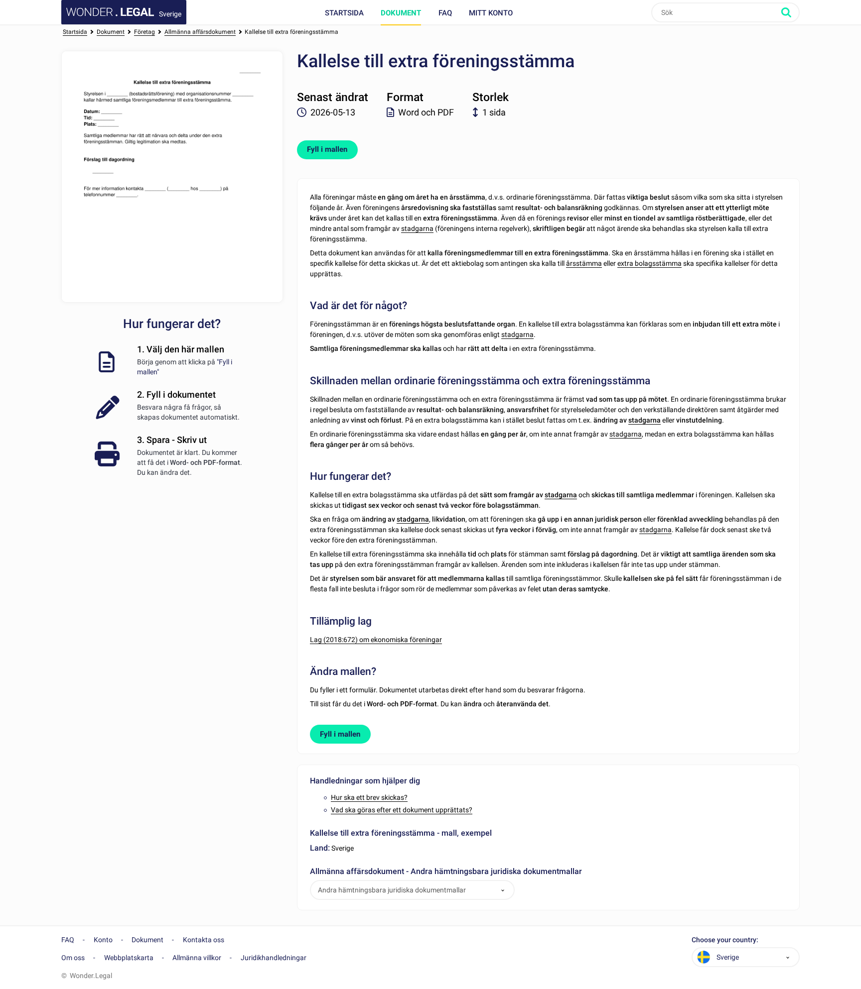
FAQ (445, 12)
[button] (503, 890)
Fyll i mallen (327, 149)
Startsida (344, 12)
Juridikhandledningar (273, 958)
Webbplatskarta (128, 958)
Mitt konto (491, 12)
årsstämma (584, 263)
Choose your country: (725, 940)
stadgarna (417, 228)
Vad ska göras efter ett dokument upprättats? (401, 810)
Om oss (73, 958)
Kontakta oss (203, 940)
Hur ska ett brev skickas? (369, 797)
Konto (103, 940)
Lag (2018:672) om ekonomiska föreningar (376, 640)
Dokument (401, 12)
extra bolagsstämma (649, 263)
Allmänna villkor (196, 958)
